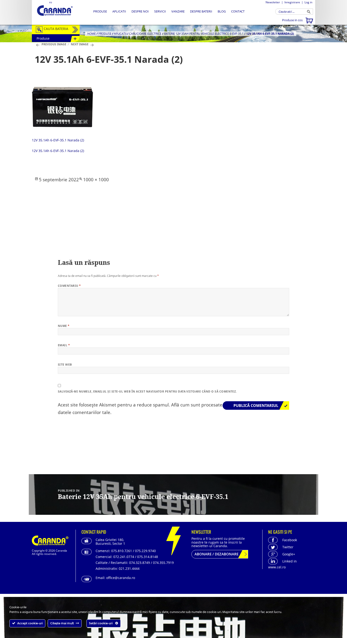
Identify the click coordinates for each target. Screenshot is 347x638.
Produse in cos (296, 20)
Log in (308, 2)
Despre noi (140, 11)
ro (50, 2)
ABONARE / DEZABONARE (216, 554)
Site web (65, 365)
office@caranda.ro (120, 577)
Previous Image (54, 44)
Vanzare (178, 11)
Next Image (80, 44)
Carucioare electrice (145, 34)
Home (91, 34)
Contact (238, 11)
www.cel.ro (277, 567)
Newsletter (273, 2)
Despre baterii (201, 11)
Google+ (288, 554)
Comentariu (69, 286)
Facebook (289, 540)
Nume (64, 326)
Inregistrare (292, 2)
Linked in (289, 561)
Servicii (160, 11)
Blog (222, 11)
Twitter (287, 547)
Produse (100, 11)
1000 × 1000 (96, 180)
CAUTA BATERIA (56, 28)
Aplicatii (119, 11)
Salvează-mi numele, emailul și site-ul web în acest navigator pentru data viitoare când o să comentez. (147, 391)
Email (64, 345)
